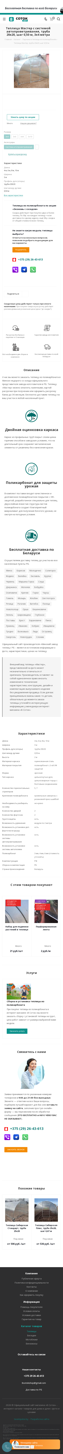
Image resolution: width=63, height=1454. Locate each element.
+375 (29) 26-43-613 (30, 259)
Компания (31, 1273)
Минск (9, 570)
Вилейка (22, 576)
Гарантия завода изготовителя (46, 335)
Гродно (9, 631)
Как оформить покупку (31, 1294)
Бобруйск (39, 587)
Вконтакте (16, 1361)
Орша (25, 609)
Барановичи (35, 620)
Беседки (31, 1335)
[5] (16, 100)
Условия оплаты (31, 1311)
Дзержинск (11, 587)
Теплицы (31, 1331)
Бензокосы (31, 1343)
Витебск (34, 603)
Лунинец (10, 626)
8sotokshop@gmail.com (34, 1382)
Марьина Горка (26, 581)
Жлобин (34, 598)
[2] (8, 100)
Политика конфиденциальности (32, 1282)
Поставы (10, 620)
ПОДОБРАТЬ (21, 249)
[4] (13, 100)
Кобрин (35, 626)
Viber (38, 1361)
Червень (10, 581)
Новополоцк (12, 609)
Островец (47, 631)
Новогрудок (26, 637)
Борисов (21, 570)
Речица (9, 603)
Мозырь (22, 598)
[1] (5, 100)
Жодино (10, 576)
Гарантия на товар (31, 1319)
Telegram (23, 1361)
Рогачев (21, 603)
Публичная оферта (32, 1278)
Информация (31, 1301)
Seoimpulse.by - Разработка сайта (31, 1419)
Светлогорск (48, 598)
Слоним (40, 637)
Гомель (9, 598)
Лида (35, 631)
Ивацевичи (48, 626)
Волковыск (23, 631)
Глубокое (39, 614)
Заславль (35, 576)
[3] (11, 100)
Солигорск (50, 570)
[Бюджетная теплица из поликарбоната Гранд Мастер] (31, 71)
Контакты (32, 1286)
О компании (31, 1290)
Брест (22, 620)
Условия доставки (31, 1315)
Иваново (22, 626)
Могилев (25, 587)
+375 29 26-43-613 (34, 1375)
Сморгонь (11, 637)
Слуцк (41, 581)
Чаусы (46, 592)
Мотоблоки (32, 1339)
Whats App (45, 1361)
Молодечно (35, 570)
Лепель (9, 614)
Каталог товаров (31, 1326)
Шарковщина (24, 614)
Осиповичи (11, 592)
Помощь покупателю (31, 1306)
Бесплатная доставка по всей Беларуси (46, 355)
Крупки (47, 576)
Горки (36, 592)
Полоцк (46, 603)
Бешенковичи (39, 609)
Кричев (24, 592)
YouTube (31, 1361)
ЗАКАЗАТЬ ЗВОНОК (16, 1149)
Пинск (48, 620)
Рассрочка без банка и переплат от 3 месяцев (15, 336)
